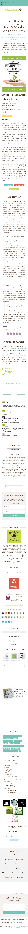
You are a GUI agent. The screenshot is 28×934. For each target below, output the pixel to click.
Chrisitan (18, 735)
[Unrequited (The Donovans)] (8, 617)
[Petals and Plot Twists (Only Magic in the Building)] (5, 622)
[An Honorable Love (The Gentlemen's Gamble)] (14, 613)
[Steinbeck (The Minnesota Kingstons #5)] (17, 617)
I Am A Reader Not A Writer (11, 763)
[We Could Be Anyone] (8, 613)
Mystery (5, 743)
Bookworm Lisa (8, 778)
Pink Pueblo (22, 919)
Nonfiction (14, 18)
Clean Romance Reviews (10, 794)
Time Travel (6, 748)
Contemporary (7, 738)
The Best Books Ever (9, 783)
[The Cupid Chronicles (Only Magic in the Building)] (11, 622)
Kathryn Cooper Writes (10, 790)
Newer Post (7, 393)
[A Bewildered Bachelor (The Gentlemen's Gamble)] (17, 613)
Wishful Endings (15, 926)
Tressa (13, 596)
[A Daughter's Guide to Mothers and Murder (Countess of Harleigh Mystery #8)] (20, 617)
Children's (11, 735)
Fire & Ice (6, 772)
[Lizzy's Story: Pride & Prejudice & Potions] (3, 613)
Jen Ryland (7, 762)
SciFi (18, 743)
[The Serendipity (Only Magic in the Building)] (8, 622)
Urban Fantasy (15, 748)
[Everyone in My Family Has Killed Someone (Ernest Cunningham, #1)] (20, 613)
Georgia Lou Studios (14, 927)
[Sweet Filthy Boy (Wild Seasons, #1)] (5, 613)
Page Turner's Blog (9, 788)
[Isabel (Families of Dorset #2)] (14, 617)
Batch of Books (8, 769)
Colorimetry (7, 765)
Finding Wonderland (9, 760)
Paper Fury (7, 781)
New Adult (12, 743)
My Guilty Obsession (9, 785)
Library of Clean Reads (10, 792)
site (20, 51)
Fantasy (15, 738)
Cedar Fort (14, 16)
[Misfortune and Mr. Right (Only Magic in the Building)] (3, 622)
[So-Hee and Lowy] (23, 617)
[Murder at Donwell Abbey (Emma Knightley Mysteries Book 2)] (3, 617)
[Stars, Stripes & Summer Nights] (11, 613)
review (21, 18)
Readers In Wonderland (10, 786)
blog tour (7, 16)
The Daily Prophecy (9, 771)
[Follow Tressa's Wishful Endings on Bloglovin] (14, 840)
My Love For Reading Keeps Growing (14, 779)
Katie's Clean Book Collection (12, 776)
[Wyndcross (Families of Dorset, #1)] (11, 617)
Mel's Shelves (7, 774)
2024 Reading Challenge (14, 594)
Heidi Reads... (7, 767)
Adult (4, 735)
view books (20, 604)
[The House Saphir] (23, 613)
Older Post (21, 393)
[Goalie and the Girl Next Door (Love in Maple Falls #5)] (5, 617)
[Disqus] (14, 418)
